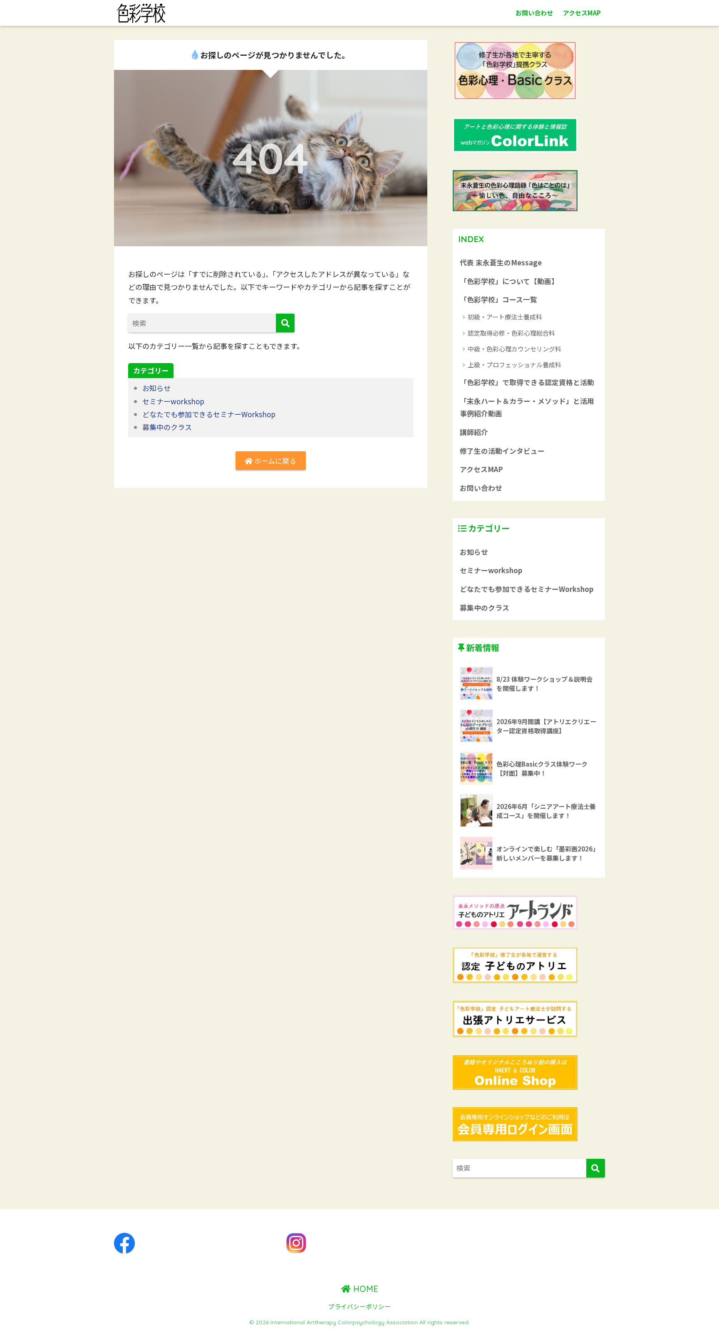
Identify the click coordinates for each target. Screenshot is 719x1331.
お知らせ (156, 388)
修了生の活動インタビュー (502, 451)
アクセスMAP (582, 12)
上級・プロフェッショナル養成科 (514, 364)
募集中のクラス (167, 427)
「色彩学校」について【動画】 (509, 281)
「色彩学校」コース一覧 (498, 299)
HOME (364, 1289)
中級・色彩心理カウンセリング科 (514, 348)
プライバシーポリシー (359, 1306)
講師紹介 (474, 432)
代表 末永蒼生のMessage (501, 262)
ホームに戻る (274, 460)
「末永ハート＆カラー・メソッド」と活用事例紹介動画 (527, 407)
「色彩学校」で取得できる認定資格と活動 (527, 382)
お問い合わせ (534, 12)
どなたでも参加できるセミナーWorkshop (208, 414)
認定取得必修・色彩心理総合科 (511, 333)
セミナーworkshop (173, 401)
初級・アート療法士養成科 (505, 316)
